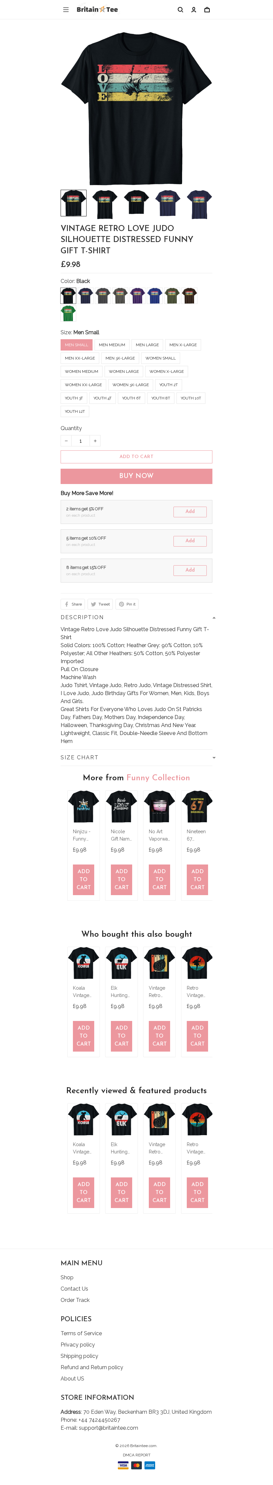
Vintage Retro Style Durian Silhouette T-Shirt (159, 992)
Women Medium (81, 371)
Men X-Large (183, 345)
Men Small (86, 332)
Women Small (160, 358)
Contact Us (74, 1289)
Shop (67, 1277)
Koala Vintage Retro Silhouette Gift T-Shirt (83, 992)
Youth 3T (74, 398)
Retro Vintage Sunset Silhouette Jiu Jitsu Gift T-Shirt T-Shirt (197, 992)
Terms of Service (81, 1333)
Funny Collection (158, 778)
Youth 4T (103, 398)
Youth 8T (160, 398)
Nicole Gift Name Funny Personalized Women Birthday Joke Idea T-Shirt (121, 836)
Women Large (124, 371)
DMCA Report (136, 1455)
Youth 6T (131, 398)
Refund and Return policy (92, 1367)
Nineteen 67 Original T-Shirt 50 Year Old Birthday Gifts (197, 836)
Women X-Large (166, 371)
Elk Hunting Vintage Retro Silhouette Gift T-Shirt (121, 992)
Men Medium (112, 345)
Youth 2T (168, 384)
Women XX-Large (83, 384)
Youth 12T (75, 411)
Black (83, 281)
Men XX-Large (80, 358)
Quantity (71, 428)
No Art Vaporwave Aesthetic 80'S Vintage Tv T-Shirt (159, 836)
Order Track (75, 1300)
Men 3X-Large (120, 358)
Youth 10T (191, 398)
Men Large (147, 345)
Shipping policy (79, 1356)
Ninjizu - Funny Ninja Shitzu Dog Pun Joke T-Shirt (82, 836)
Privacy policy (78, 1345)
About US (72, 1378)
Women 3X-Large (131, 384)
